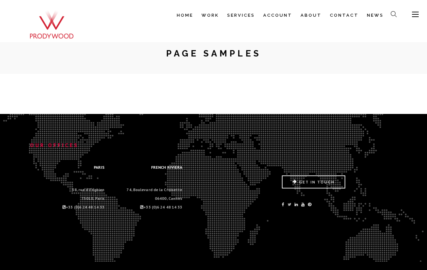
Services (241, 15)
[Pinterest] (309, 204)
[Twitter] (289, 204)
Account (277, 15)
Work (210, 15)
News (375, 15)
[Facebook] (283, 204)
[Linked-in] (296, 204)
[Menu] (415, 14)
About (311, 15)
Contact (344, 15)
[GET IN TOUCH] (313, 186)
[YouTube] (303, 204)
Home (185, 15)
